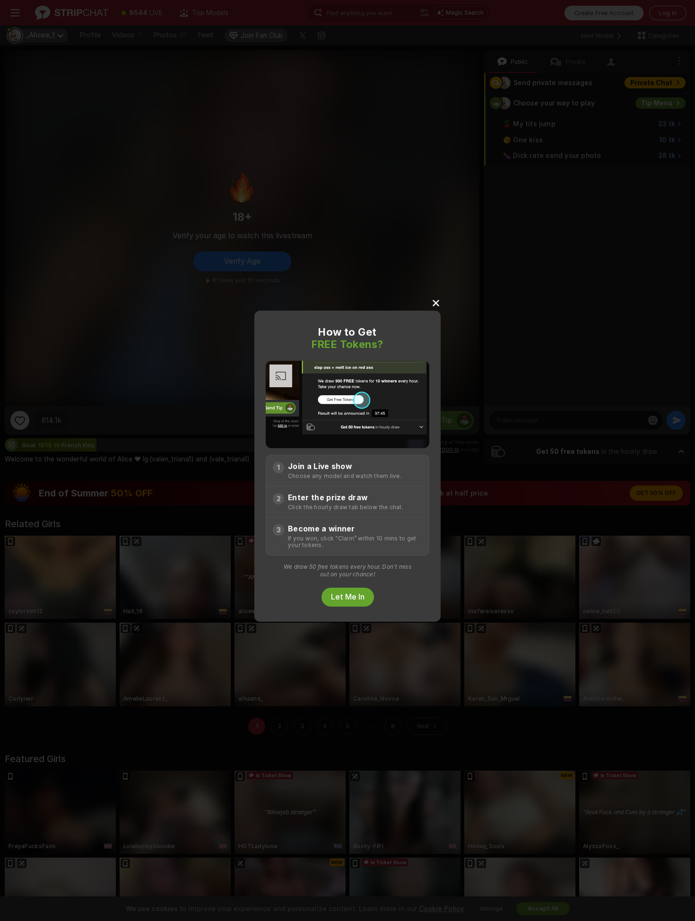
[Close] (436, 302)
